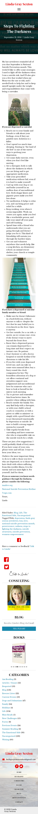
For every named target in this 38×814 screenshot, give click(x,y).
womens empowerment (13, 534)
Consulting (19, 781)
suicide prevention (21, 532)
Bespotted (6, 686)
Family (5, 704)
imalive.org (7, 485)
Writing (5, 740)
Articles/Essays (19, 798)
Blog (16, 513)
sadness (18, 526)
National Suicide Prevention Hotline (19, 489)
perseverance (8, 526)
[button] (19, 9)
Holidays (6, 708)
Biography (19, 776)
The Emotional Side (11, 732)
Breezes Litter (8, 693)
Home (19, 772)
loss (21, 521)
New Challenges (9, 718)
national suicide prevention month (18, 524)
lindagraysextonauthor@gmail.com (21, 759)
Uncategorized (23, 515)
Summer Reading (10, 729)
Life (20, 513)
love (26, 521)
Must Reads (7, 715)
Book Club (19, 789)
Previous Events (9, 725)
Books (19, 785)
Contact (19, 802)
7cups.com (7, 493)
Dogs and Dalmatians (12, 701)
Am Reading (7, 679)
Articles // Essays (9, 683)
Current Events (9, 697)
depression (20, 518)
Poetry (5, 722)
